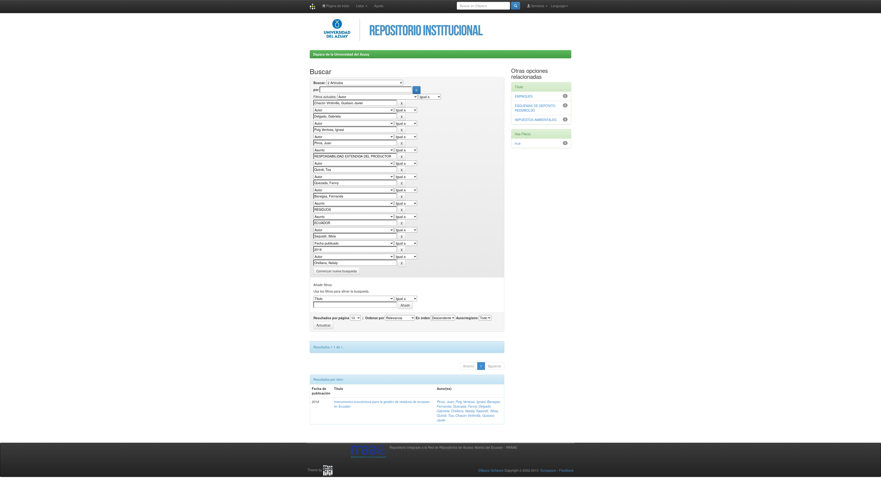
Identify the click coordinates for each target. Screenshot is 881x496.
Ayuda (378, 5)
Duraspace (548, 470)
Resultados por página (331, 318)
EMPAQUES (524, 96)
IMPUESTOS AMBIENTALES (535, 119)
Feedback (566, 470)
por (316, 89)
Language (558, 5)
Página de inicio (337, 5)
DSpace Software (491, 470)
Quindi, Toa (445, 415)
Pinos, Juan (445, 401)
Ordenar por (374, 318)
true (518, 143)
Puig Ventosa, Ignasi (470, 401)
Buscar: (319, 82)
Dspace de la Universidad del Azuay (341, 54)
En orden (423, 318)
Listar (360, 5)
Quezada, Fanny (465, 406)
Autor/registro (467, 318)
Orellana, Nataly (462, 411)
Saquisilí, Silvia (487, 411)
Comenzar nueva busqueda (336, 271)
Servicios (537, 5)
